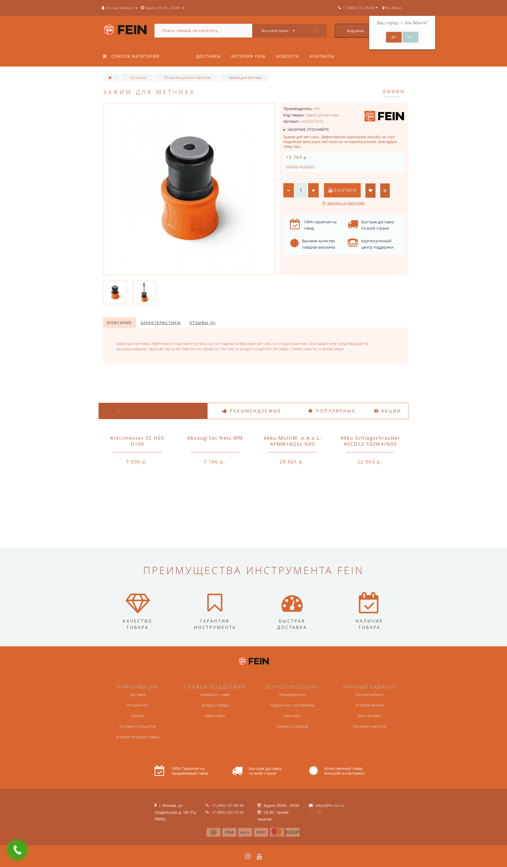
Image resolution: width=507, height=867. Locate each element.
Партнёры (292, 715)
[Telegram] (320, 812)
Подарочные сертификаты (292, 705)
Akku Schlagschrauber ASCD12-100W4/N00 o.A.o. (370, 444)
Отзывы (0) (202, 322)
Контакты (322, 56)
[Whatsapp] (311, 811)
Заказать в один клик (346, 203)
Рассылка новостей (369, 726)
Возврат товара (215, 705)
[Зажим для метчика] (115, 292)
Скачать (137, 715)
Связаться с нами (215, 694)
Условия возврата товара (137, 736)
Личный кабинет (369, 694)
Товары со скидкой (292, 726)
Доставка (208, 56)
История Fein (248, 56)
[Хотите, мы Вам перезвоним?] (17, 850)
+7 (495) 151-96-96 (228, 805)
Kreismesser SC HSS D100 (137, 441)
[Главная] (110, 77)
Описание (119, 322)
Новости (287, 56)
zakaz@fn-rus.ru (329, 805)
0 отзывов (391, 96)
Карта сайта (215, 715)
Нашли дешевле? (300, 166)
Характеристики (160, 322)
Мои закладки (369, 715)
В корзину (344, 190)
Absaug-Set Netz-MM (215, 438)
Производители (292, 694)
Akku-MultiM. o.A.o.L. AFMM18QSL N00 (293, 441)
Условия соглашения (137, 726)
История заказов (369, 705)
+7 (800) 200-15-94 (228, 812)
